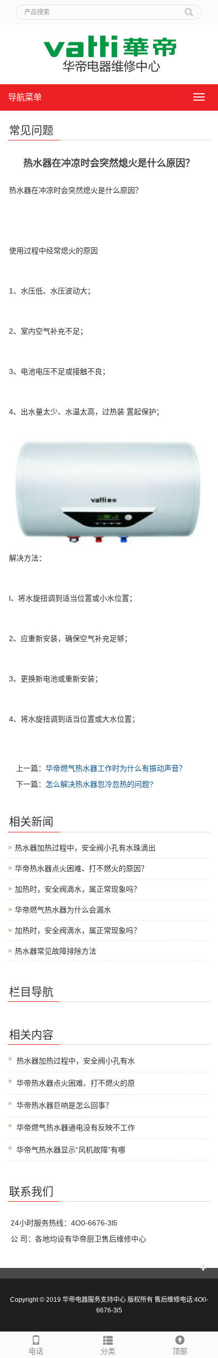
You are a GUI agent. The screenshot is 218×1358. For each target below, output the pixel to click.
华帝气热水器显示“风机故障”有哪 (70, 1150)
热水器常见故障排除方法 (55, 951)
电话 (36, 1351)
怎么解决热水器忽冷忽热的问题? (99, 784)
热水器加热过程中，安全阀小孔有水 (75, 1061)
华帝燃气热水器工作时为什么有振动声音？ (116, 768)
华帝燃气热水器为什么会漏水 (63, 910)
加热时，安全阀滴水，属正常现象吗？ (78, 889)
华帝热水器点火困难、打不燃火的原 (75, 1083)
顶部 (179, 1351)
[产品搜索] (189, 8)
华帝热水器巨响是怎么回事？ (64, 1105)
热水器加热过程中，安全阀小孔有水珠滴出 (85, 848)
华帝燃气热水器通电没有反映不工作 (75, 1127)
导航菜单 (25, 97)
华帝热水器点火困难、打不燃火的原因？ (81, 868)
